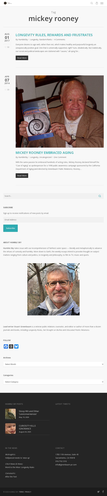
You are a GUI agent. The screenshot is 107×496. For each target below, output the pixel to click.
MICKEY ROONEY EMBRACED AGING (45, 152)
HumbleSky (23, 39)
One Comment (60, 157)
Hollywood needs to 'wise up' (17, 458)
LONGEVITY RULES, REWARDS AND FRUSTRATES (54, 34)
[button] (101, 3)
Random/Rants (45, 39)
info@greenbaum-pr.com (66, 464)
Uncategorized (45, 157)
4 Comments (59, 39)
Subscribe (10, 228)
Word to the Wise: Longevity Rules (19, 467)
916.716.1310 (61, 461)
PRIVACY (28, 492)
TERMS (21, 492)
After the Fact (11, 476)
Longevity (34, 39)
